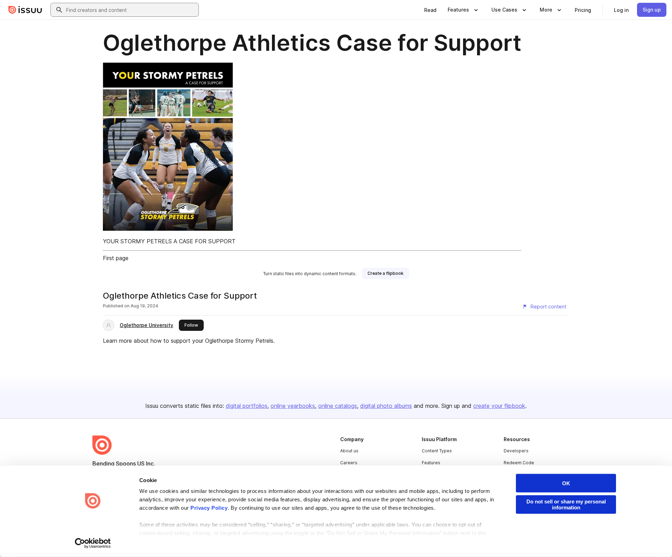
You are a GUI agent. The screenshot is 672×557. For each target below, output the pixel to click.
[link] (430, 10)
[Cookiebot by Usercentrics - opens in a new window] (93, 543)
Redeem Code (519, 462)
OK (566, 483)
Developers (516, 450)
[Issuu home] (25, 10)
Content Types (437, 450)
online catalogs (337, 405)
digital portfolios (246, 405)
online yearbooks (293, 405)
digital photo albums (386, 405)
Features (431, 462)
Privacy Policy (208, 508)
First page (115, 258)
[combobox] (131, 9)
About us (349, 450)
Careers (348, 462)
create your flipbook (499, 405)
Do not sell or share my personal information (566, 504)
